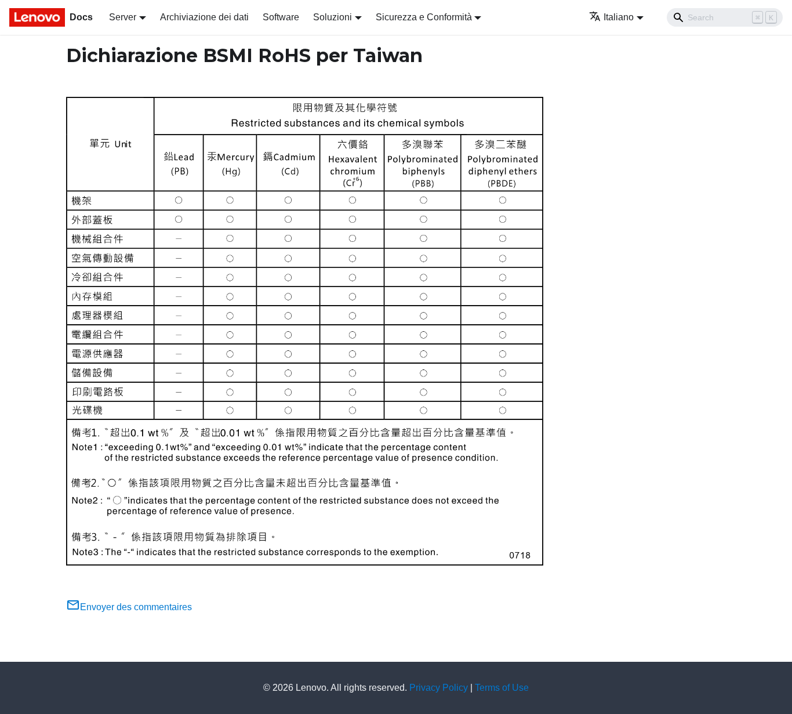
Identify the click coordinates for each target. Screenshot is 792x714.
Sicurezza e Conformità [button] (424, 17)
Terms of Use (502, 688)
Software (281, 17)
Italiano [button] (619, 17)
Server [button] (122, 17)
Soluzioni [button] (332, 17)
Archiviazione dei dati (204, 17)
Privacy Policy (438, 688)
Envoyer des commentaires (136, 607)
